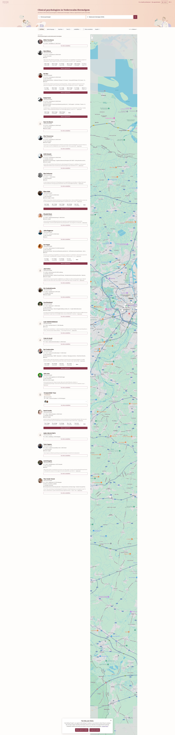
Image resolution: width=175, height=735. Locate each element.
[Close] (111, 720)
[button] (110, 497)
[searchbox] (62, 17)
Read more (78, 61)
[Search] (135, 17)
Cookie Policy (105, 726)
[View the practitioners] (66, 401)
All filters (42, 29)
